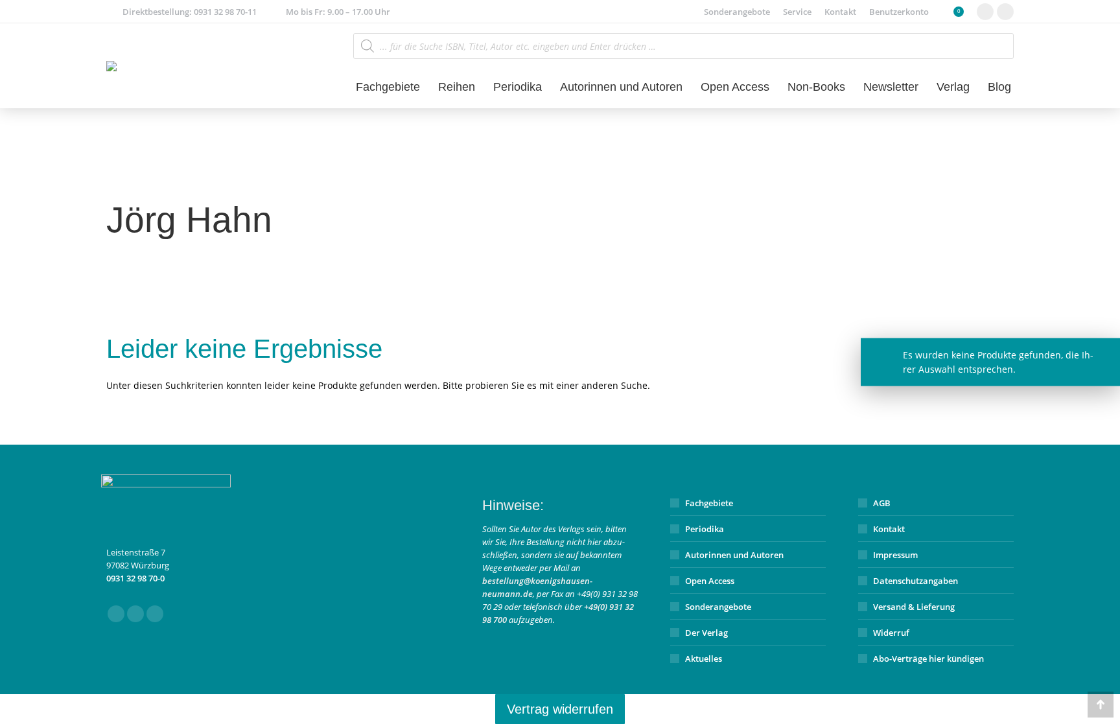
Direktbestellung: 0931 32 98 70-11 (189, 12)
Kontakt (889, 529)
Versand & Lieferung (914, 607)
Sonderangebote (718, 607)
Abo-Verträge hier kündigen (928, 658)
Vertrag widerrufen (560, 709)
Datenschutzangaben (915, 581)
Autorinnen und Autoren (734, 555)
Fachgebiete (709, 503)
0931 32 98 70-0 (135, 578)
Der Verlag (706, 632)
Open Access (709, 581)
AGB (882, 503)
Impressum (895, 555)
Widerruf (891, 632)
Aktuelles (703, 658)
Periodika (704, 529)
